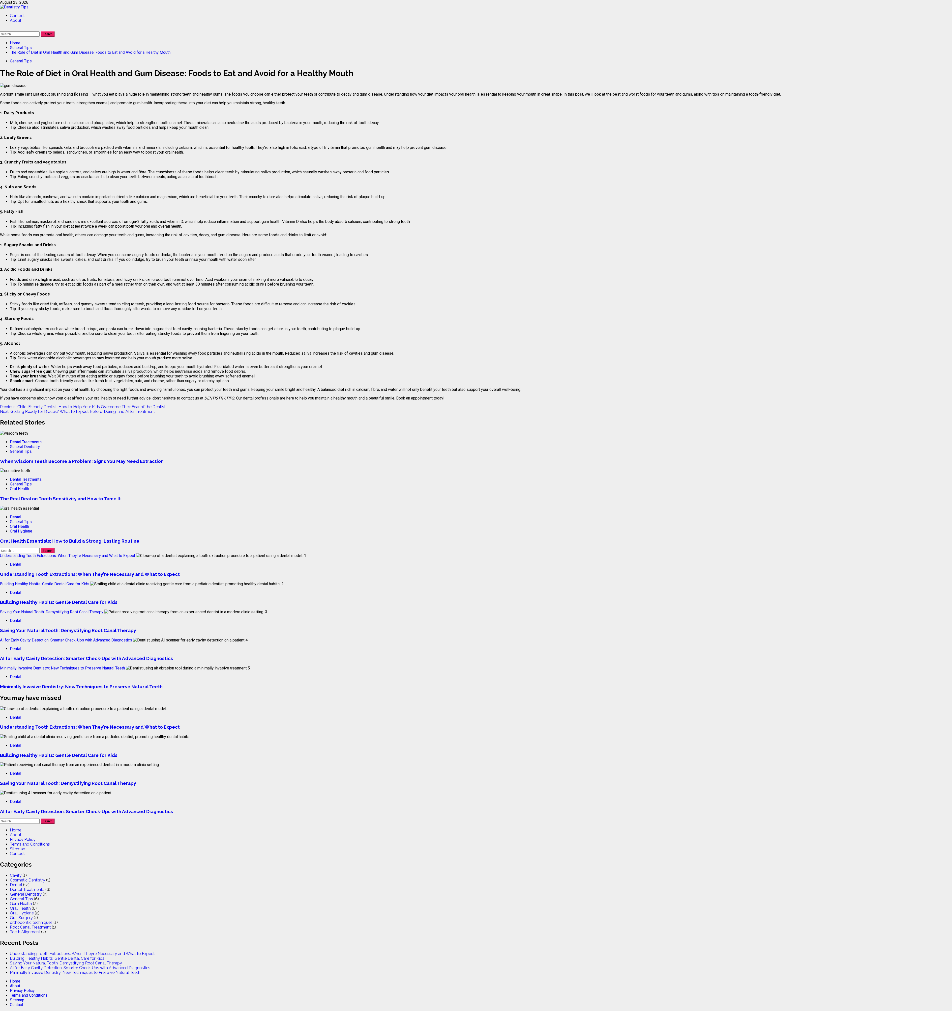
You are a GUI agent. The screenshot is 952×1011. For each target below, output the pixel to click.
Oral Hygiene (21, 531)
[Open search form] (1, 29)
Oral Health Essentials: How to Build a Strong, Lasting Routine (69, 541)
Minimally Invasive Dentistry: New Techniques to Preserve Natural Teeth (62, 668)
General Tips (21, 61)
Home (15, 830)
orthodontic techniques (31, 922)
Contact (17, 15)
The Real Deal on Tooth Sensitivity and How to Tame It (60, 498)
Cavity (16, 875)
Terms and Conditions (30, 844)
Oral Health (19, 488)
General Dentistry (25, 446)
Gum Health (21, 903)
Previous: (83, 406)
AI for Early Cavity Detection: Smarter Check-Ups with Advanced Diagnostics (66, 640)
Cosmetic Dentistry (27, 880)
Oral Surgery (21, 917)
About (15, 20)
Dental (15, 517)
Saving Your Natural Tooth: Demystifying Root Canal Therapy (51, 612)
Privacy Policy (22, 839)
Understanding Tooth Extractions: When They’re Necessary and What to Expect (67, 555)
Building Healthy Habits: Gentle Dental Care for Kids (44, 584)
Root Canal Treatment (30, 927)
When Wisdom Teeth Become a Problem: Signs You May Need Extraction (82, 461)
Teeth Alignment (25, 932)
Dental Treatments (26, 442)
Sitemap (17, 849)
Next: (77, 411)
